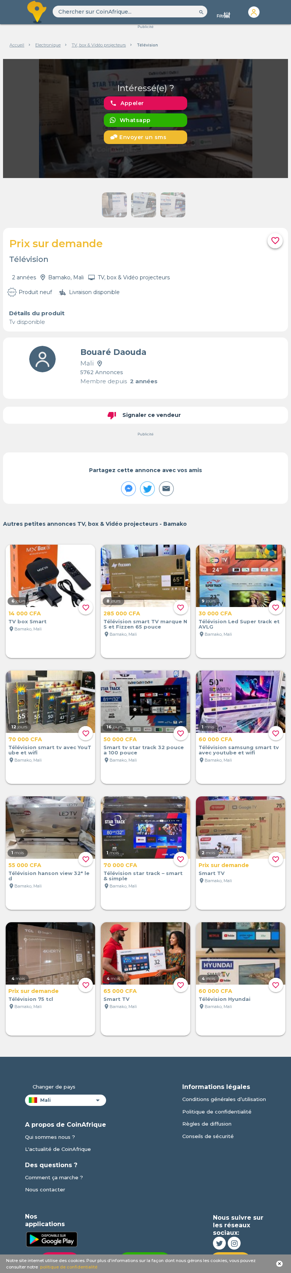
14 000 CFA (24, 613)
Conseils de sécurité (208, 1136)
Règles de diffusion (207, 1124)
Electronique (48, 45)
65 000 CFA (120, 991)
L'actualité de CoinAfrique (58, 1149)
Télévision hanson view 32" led (48, 875)
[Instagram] (234, 1243)
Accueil (16, 45)
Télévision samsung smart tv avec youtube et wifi (239, 750)
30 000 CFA (215, 613)
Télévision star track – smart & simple (143, 875)
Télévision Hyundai (224, 999)
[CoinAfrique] (37, 12)
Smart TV (212, 873)
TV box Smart (27, 621)
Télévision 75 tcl (30, 999)
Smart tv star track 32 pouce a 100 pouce (143, 750)
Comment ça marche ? (54, 1177)
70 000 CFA (25, 739)
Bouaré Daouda (113, 352)
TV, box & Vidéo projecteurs (99, 45)
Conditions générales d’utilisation (224, 1099)
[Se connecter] (253, 12)
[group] (145, 118)
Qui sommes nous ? (50, 1137)
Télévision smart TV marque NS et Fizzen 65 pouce (145, 624)
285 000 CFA (121, 613)
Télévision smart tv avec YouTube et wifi (49, 750)
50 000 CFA (120, 739)
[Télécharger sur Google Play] (51, 1239)
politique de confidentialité (68, 1267)
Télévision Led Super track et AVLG (239, 624)
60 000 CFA (215, 739)
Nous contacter (45, 1189)
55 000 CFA (24, 865)
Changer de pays (54, 1087)
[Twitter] (219, 1243)
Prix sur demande (224, 865)
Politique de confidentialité (217, 1112)
